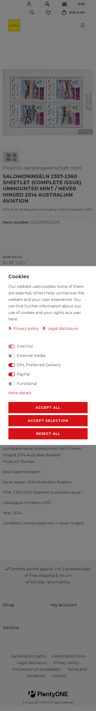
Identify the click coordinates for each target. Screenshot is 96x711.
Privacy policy (27, 328)
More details (19, 393)
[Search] (32, 12)
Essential (25, 346)
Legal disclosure (63, 328)
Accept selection (48, 421)
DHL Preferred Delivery (39, 365)
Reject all (48, 434)
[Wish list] (48, 12)
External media (31, 355)
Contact (59, 676)
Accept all (48, 407)
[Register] (47, 4)
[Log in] (29, 4)
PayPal (23, 374)
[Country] (64, 4)
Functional (27, 383)
